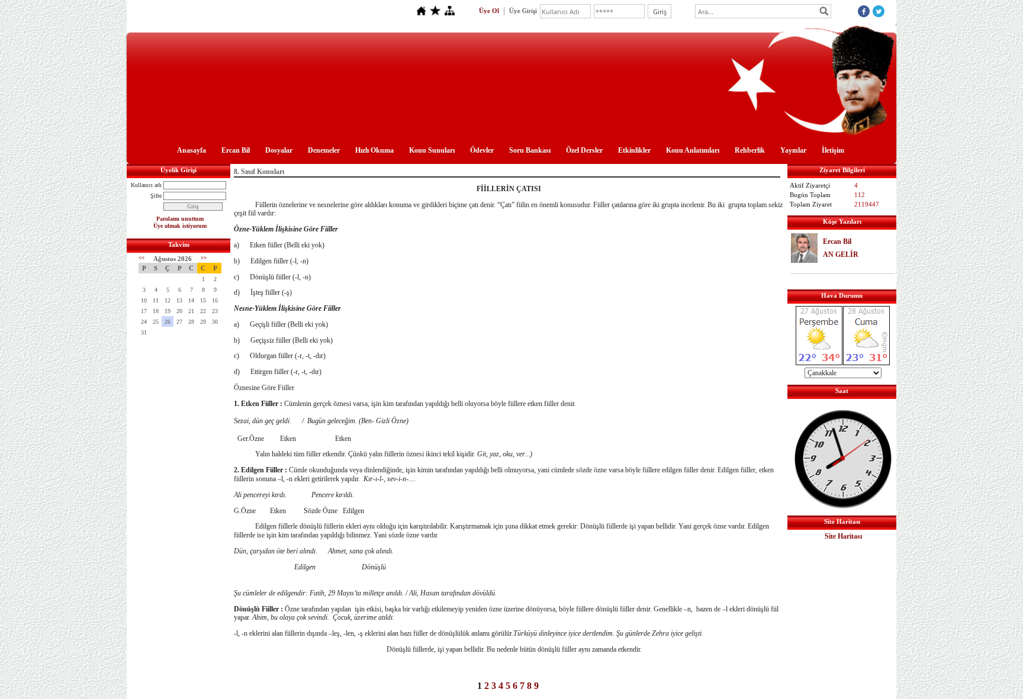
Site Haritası (843, 536)
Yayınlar (793, 150)
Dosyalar (278, 150)
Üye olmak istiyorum (180, 226)
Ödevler (482, 150)
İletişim (833, 150)
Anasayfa (191, 150)
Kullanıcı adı (146, 185)
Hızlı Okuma (374, 150)
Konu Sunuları (432, 150)
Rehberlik (750, 150)
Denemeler (324, 150)
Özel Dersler (584, 150)
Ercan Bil (235, 150)
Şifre (156, 195)
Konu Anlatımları (692, 150)
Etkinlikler (634, 150)
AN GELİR (840, 254)
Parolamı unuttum (180, 218)
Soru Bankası (530, 150)
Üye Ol (489, 10)
